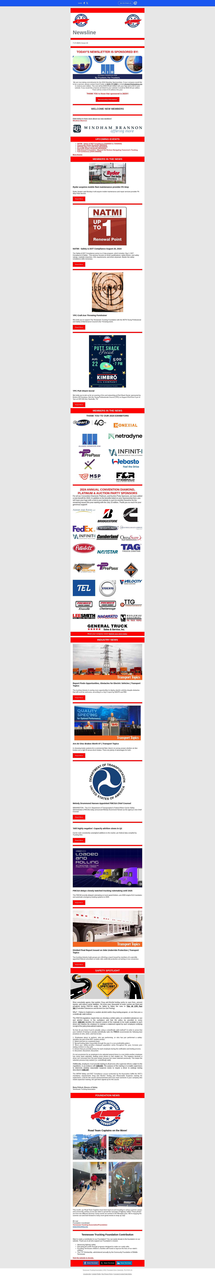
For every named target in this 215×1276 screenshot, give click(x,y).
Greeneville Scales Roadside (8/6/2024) (92, 145)
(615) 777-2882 (112, 84)
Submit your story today (118, 634)
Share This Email (92, 1263)
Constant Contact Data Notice (123, 1274)
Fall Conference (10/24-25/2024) (89, 151)
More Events (77, 155)
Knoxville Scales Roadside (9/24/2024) (91, 148)
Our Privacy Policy (107, 1274)
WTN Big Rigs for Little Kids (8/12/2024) (92, 147)
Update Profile (96, 1274)
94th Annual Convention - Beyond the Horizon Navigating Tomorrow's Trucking (107, 150)
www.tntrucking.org (80, 1227)
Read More (79, 199)
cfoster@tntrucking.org (133, 84)
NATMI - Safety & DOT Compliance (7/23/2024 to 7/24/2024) (99, 144)
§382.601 (81, 1022)
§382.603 (99, 1066)
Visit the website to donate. (83, 1258)
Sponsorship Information (107, 99)
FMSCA (116, 1032)
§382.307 (85, 1070)
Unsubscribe (87, 1274)
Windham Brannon (80, 121)
